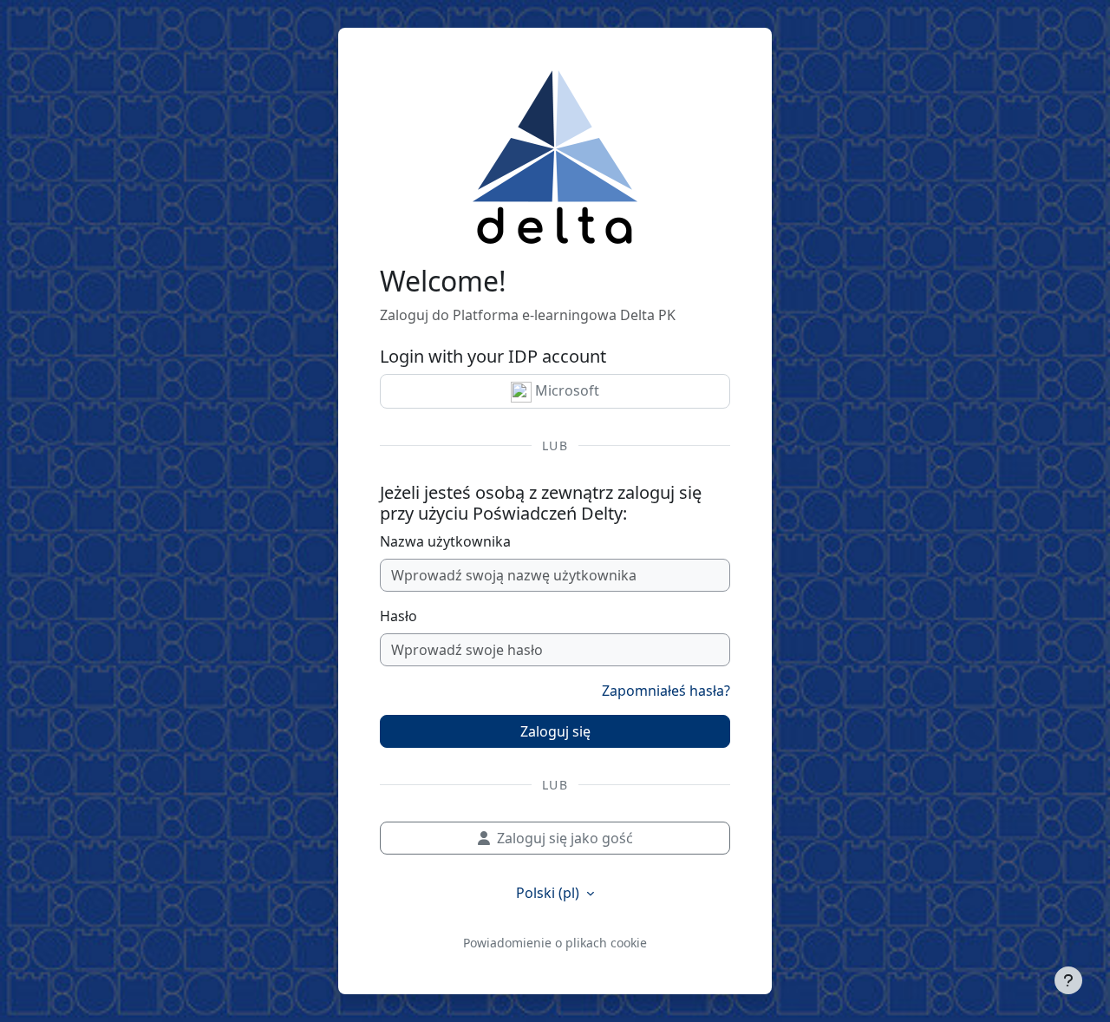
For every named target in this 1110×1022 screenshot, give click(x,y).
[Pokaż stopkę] (1068, 980)
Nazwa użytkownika (445, 541)
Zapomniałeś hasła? (666, 690)
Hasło (398, 616)
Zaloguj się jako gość (565, 838)
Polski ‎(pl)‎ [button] (549, 892)
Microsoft (565, 390)
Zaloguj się (555, 731)
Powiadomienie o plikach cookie (555, 942)
